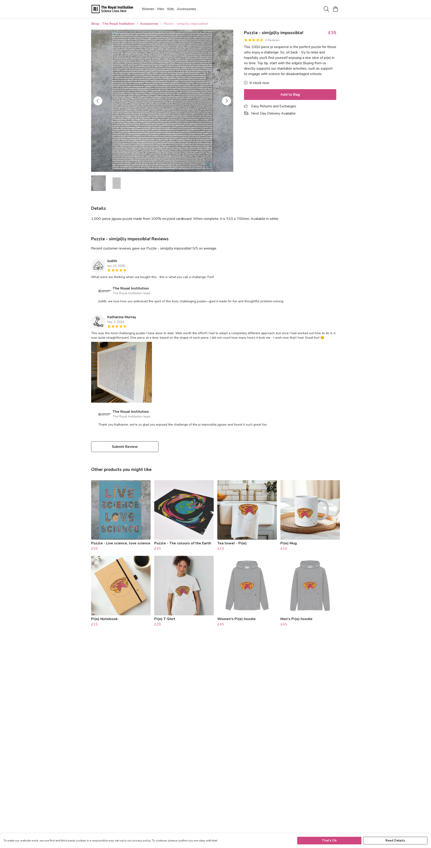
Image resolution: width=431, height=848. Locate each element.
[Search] (326, 8)
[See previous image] (97, 100)
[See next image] (226, 100)
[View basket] (335, 8)
